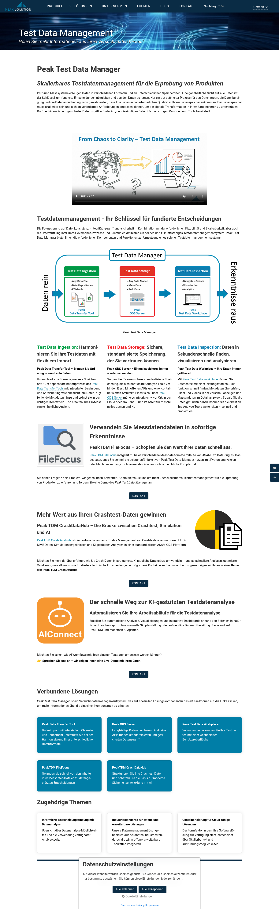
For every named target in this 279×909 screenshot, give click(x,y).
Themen (144, 6)
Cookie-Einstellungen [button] (139, 896)
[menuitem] (58, 6)
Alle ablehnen (125, 889)
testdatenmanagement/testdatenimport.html (69, 735)
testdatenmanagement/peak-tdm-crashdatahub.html (139, 776)
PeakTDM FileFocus (103, 455)
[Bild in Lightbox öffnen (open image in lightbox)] (139, 289)
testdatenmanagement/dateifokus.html (69, 776)
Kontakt (186, 6)
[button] (138, 495)
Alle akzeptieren (152, 889)
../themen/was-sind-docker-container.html (210, 833)
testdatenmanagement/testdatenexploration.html (210, 735)
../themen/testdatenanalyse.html (69, 833)
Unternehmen (114, 6)
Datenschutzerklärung (132, 905)
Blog (164, 6)
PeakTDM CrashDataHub (54, 540)
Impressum (152, 905)
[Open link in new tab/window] (274, 468)
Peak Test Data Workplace (200, 379)
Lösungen (83, 6)
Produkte (56, 6)
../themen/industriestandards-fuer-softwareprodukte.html (139, 833)
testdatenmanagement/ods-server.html (139, 735)
